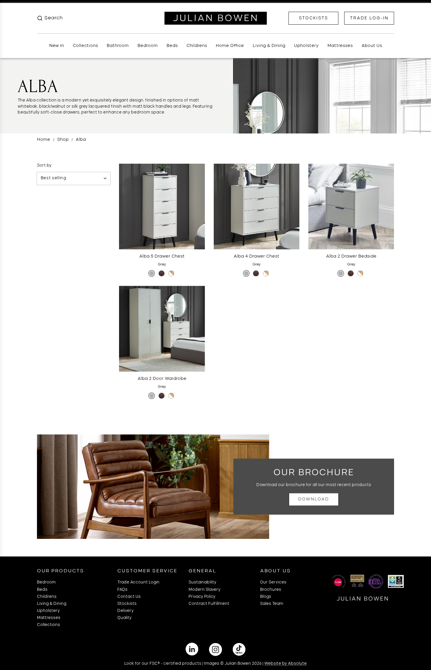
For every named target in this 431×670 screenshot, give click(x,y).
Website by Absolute (285, 664)
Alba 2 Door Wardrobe (162, 379)
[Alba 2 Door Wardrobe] (162, 329)
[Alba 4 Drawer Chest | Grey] (246, 273)
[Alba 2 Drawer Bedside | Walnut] (351, 273)
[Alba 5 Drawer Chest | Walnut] (161, 273)
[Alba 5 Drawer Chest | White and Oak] (171, 273)
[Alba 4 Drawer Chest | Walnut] (256, 273)
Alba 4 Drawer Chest (256, 256)
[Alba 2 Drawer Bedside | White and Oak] (360, 273)
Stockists (313, 18)
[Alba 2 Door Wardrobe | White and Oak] (171, 396)
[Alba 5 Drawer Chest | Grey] (152, 273)
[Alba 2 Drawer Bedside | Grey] (341, 273)
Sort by (44, 166)
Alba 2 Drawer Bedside (351, 256)
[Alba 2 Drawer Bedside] (351, 207)
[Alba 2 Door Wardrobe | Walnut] (161, 396)
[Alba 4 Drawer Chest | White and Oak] (266, 273)
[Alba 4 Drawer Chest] (257, 207)
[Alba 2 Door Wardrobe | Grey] (152, 396)
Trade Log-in (369, 18)
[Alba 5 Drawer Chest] (162, 207)
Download (313, 499)
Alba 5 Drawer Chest (162, 256)
